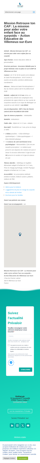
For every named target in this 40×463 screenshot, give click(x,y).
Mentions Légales (20, 437)
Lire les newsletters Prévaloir (20, 411)
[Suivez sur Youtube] (28, 425)
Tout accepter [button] (22, 458)
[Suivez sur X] (22, 425)
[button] (20, 234)
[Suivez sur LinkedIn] (12, 425)
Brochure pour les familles (14, 195)
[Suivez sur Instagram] (17, 425)
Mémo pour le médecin (13, 187)
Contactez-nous (20, 402)
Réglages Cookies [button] (9, 458)
